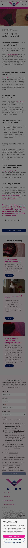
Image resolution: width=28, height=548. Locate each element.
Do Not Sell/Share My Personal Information (14, 543)
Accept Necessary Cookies (14, 539)
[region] (14, 533)
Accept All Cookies (14, 536)
